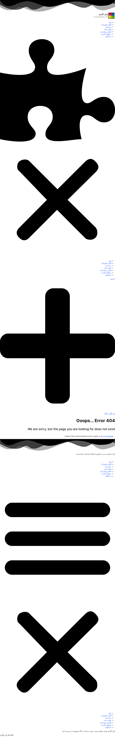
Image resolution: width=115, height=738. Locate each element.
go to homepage (107, 436)
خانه (110, 22)
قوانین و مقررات (105, 32)
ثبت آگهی (108, 36)
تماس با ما (107, 29)
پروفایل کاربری (106, 34)
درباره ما (108, 27)
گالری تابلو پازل (106, 25)
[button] (57, 148)
